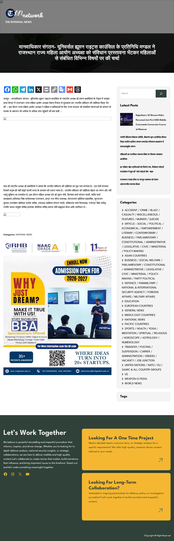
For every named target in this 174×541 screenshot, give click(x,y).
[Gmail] (70, 90)
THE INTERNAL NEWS (18, 22)
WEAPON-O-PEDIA (136, 379)
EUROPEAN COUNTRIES (139, 306)
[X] (38, 90)
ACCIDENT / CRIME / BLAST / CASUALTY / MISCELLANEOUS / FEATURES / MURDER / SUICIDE (141, 215)
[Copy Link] (54, 90)
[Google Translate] (62, 90)
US (126, 374)
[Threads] (78, 90)
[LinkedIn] (31, 90)
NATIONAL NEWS (24, 235)
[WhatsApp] (15, 90)
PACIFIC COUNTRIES (137, 324)
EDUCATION (132, 301)
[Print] (46, 90)
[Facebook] (7, 90)
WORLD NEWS (133, 383)
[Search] (161, 94)
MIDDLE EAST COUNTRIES (140, 315)
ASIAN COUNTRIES (136, 255)
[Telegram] (23, 90)
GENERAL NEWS (134, 310)
